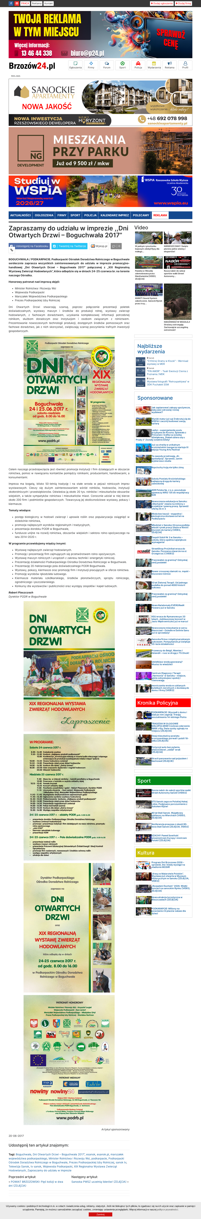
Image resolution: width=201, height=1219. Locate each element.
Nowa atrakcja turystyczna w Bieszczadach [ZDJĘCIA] (167, 898)
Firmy (91, 67)
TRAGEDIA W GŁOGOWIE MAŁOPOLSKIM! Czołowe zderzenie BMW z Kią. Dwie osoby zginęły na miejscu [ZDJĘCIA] (171, 727)
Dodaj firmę (184, 3)
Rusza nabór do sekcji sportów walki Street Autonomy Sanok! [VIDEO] (171, 791)
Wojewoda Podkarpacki (57, 1166)
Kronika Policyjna (157, 703)
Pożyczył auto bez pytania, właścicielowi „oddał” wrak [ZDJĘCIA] (166, 749)
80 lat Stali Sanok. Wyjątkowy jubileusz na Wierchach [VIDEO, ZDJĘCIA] (168, 815)
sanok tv (121, 1162)
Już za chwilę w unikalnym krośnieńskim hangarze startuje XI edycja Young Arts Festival (170, 447)
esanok (90, 1154)
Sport (122, 67)
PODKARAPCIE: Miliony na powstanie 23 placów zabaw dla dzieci (169, 911)
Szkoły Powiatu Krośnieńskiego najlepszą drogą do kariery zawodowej (168, 481)
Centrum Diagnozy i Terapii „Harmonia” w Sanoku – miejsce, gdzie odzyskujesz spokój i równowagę (169, 677)
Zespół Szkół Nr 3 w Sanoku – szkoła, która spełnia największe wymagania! (169, 539)
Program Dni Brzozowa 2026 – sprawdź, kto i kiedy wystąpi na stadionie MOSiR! (168, 865)
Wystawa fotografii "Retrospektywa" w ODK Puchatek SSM (168, 381)
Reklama (36, 3)
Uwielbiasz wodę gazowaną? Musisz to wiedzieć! (167, 662)
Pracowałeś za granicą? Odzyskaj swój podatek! (169, 561)
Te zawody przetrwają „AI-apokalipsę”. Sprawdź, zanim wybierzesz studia (167, 458)
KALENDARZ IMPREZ (115, 215)
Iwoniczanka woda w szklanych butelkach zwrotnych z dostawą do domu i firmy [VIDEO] (170, 688)
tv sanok (36, 1166)
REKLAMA (160, 215)
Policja (138, 67)
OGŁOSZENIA (44, 215)
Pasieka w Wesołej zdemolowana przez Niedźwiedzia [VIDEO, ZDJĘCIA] (145, 275)
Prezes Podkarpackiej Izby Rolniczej (91, 1162)
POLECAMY (141, 215)
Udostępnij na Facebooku (31, 246)
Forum (106, 67)
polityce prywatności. (168, 1209)
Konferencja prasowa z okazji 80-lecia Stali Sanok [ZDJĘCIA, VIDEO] (170, 825)
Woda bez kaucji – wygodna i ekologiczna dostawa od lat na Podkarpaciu (168, 516)
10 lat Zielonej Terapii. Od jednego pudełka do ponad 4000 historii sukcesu (170, 585)
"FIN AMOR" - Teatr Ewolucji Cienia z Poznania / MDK (167, 371)
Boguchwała (23, 1154)
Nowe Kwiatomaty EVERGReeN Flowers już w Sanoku (168, 606)
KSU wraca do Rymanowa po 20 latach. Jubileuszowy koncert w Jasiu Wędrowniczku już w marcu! (170, 619)
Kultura (145, 853)
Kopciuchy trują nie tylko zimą (168, 467)
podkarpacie (99, 1158)
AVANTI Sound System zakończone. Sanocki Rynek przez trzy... (148, 301)
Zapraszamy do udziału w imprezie (49, 1170)
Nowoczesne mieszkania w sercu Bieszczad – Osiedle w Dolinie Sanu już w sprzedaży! (170, 630)
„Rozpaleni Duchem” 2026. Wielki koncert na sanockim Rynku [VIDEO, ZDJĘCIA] (171, 888)
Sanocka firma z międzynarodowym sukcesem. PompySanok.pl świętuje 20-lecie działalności (171, 641)
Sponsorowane (155, 398)
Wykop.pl (101, 246)
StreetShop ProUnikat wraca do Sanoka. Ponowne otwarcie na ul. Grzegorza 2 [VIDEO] (169, 551)
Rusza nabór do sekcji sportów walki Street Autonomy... (174, 273)
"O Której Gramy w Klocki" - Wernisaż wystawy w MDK (167, 361)
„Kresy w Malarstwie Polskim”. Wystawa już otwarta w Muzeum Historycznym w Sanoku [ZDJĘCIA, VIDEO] (170, 877)
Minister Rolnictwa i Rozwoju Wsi (69, 1158)
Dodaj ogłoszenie (163, 3)
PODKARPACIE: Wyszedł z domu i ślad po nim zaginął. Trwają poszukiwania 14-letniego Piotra (169, 714)
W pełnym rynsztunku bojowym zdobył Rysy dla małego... (147, 249)
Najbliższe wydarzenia (151, 349)
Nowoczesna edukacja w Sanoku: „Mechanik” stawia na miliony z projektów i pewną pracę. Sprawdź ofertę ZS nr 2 (170, 505)
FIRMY (61, 215)
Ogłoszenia (75, 67)
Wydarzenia (154, 67)
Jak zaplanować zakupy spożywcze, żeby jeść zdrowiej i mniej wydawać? (171, 410)
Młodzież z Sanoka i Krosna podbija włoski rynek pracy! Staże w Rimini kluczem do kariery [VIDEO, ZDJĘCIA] (171, 529)
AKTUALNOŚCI (20, 215)
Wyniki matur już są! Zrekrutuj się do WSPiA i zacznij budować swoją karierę (171, 421)
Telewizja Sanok (19, 1166)
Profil (185, 67)
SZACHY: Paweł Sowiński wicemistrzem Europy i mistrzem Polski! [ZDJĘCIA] (169, 838)
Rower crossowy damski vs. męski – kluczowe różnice (171, 572)
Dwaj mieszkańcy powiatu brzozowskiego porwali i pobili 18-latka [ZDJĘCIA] (170, 738)
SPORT (75, 215)
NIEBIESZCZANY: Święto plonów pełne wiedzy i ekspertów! (176, 249)
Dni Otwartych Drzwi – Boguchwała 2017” (59, 1154)
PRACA (25, 3)
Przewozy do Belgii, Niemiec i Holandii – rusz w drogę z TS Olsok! (170, 651)
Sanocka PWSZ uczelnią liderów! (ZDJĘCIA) (98, 1181)
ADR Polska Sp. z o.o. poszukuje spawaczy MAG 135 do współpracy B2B (170, 492)
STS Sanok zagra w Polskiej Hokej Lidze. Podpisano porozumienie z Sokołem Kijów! (169, 804)
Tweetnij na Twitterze (72, 246)
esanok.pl (103, 1154)
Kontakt (48, 3)
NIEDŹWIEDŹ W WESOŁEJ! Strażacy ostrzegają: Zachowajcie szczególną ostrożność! (177, 326)
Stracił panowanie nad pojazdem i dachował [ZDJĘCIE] (170, 759)
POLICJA (90, 215)
